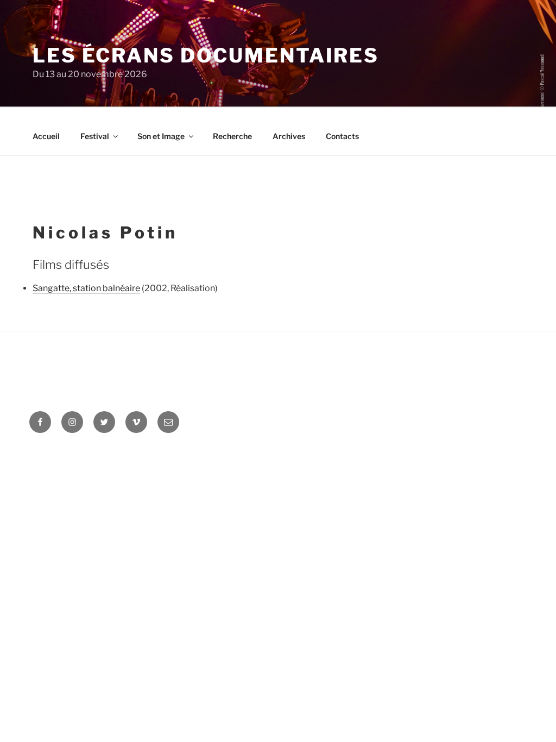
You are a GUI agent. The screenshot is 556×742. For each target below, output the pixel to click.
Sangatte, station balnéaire (86, 288)
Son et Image (161, 136)
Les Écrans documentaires (206, 55)
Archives (289, 136)
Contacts (342, 136)
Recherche (232, 136)
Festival (94, 136)
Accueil (46, 136)
